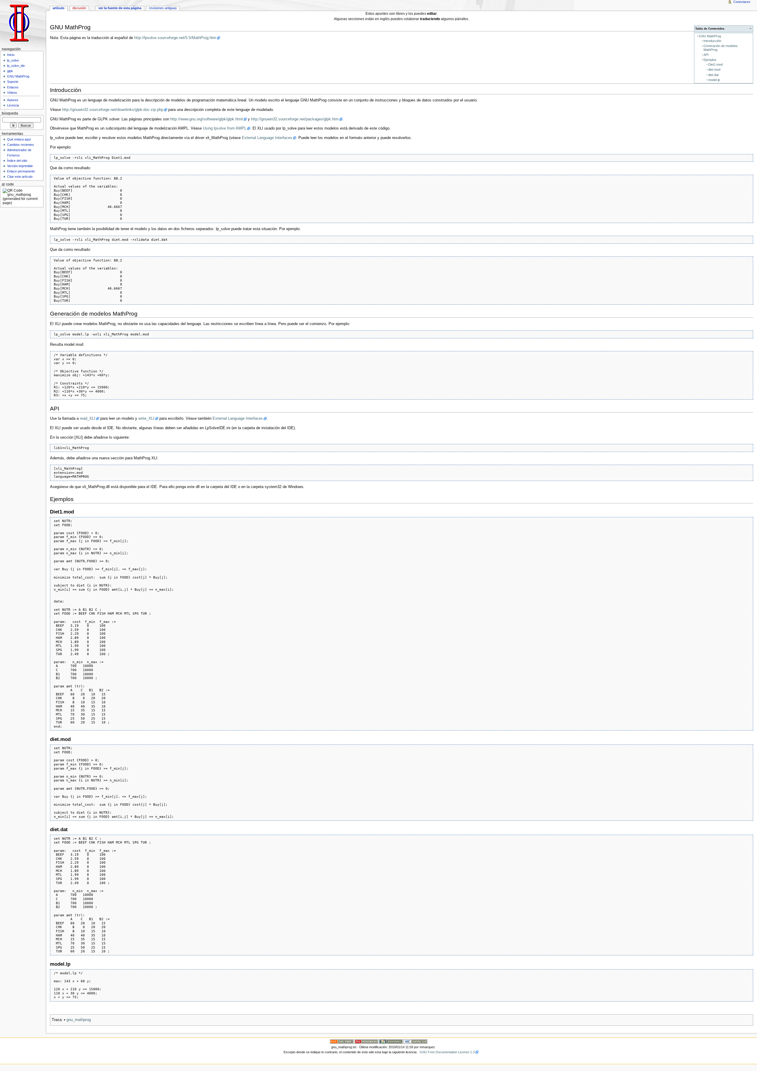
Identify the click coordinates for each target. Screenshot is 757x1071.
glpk (10, 71)
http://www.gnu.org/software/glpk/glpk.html (206, 119)
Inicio (10, 54)
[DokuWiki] (391, 1041)
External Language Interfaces (267, 138)
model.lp (714, 80)
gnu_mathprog (79, 1020)
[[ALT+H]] (23, 23)
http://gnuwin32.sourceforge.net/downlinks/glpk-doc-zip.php (112, 110)
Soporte (12, 81)
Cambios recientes (20, 144)
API (706, 54)
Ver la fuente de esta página (119, 8)
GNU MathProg (710, 36)
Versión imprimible (20, 166)
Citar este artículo (20, 176)
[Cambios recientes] (342, 1041)
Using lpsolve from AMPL (224, 128)
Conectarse (741, 2)
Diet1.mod (715, 64)
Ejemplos (709, 60)
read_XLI (87, 418)
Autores (12, 100)
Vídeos (12, 92)
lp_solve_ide (16, 65)
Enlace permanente (21, 171)
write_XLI (146, 418)
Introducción (712, 41)
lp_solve (13, 60)
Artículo (58, 8)
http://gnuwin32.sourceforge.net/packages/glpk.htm (295, 119)
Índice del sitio (17, 160)
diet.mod (714, 69)
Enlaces (13, 87)
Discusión (79, 8)
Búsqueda (10, 113)
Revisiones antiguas (163, 8)
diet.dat (713, 75)
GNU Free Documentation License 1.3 (447, 1052)
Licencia (13, 105)
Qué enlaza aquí (19, 139)
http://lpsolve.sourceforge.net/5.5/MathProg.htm (175, 38)
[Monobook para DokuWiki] (366, 1041)
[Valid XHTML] (415, 1041)
